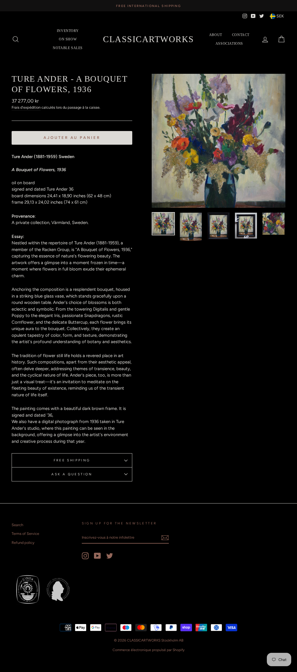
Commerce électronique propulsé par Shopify (148, 650)
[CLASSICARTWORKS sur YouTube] (97, 555)
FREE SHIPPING (72, 460)
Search (17, 525)
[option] (148, 5)
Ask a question (71, 474)
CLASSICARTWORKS (148, 39)
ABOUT (215, 35)
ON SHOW (68, 39)
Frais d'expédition (26, 107)
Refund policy (23, 542)
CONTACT (240, 35)
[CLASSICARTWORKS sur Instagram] (85, 555)
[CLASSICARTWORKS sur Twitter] (109, 555)
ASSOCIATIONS (229, 44)
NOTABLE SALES (68, 48)
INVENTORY (68, 31)
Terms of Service (25, 533)
